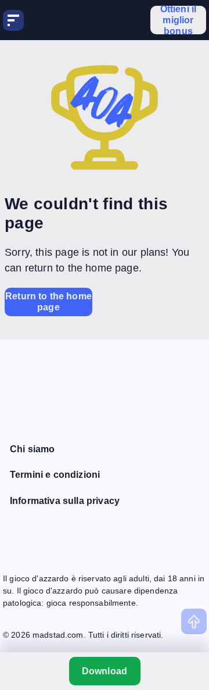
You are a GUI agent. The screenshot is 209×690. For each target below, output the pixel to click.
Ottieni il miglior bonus (178, 20)
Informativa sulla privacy (65, 501)
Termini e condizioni (55, 475)
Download (104, 671)
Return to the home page (48, 301)
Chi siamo (32, 449)
